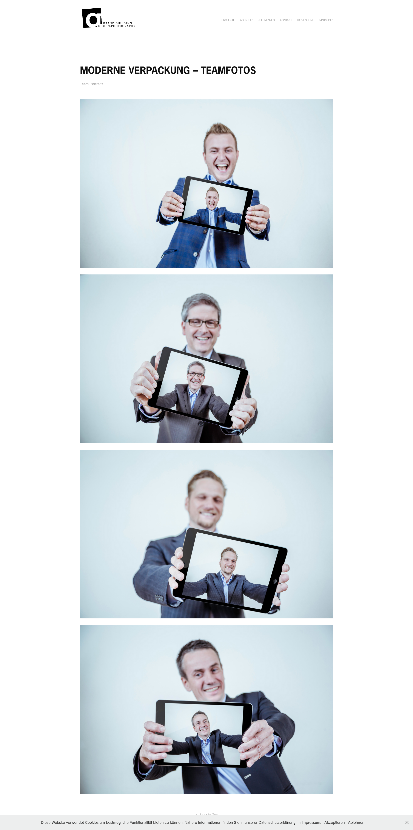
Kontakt (286, 20)
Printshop (325, 20)
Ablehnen (356, 822)
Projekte (228, 20)
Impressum (305, 20)
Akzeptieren (334, 822)
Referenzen (266, 20)
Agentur (246, 20)
